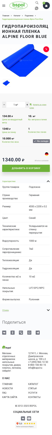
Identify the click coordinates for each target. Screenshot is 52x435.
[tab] (26, 181)
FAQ (4, 392)
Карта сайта (9, 397)
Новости (7, 388)
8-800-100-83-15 (37, 365)
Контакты (34, 397)
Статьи (32, 388)
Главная (7, 384)
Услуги (32, 392)
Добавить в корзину (26, 168)
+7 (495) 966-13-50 (38, 362)
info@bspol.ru (35, 367)
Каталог (33, 384)
